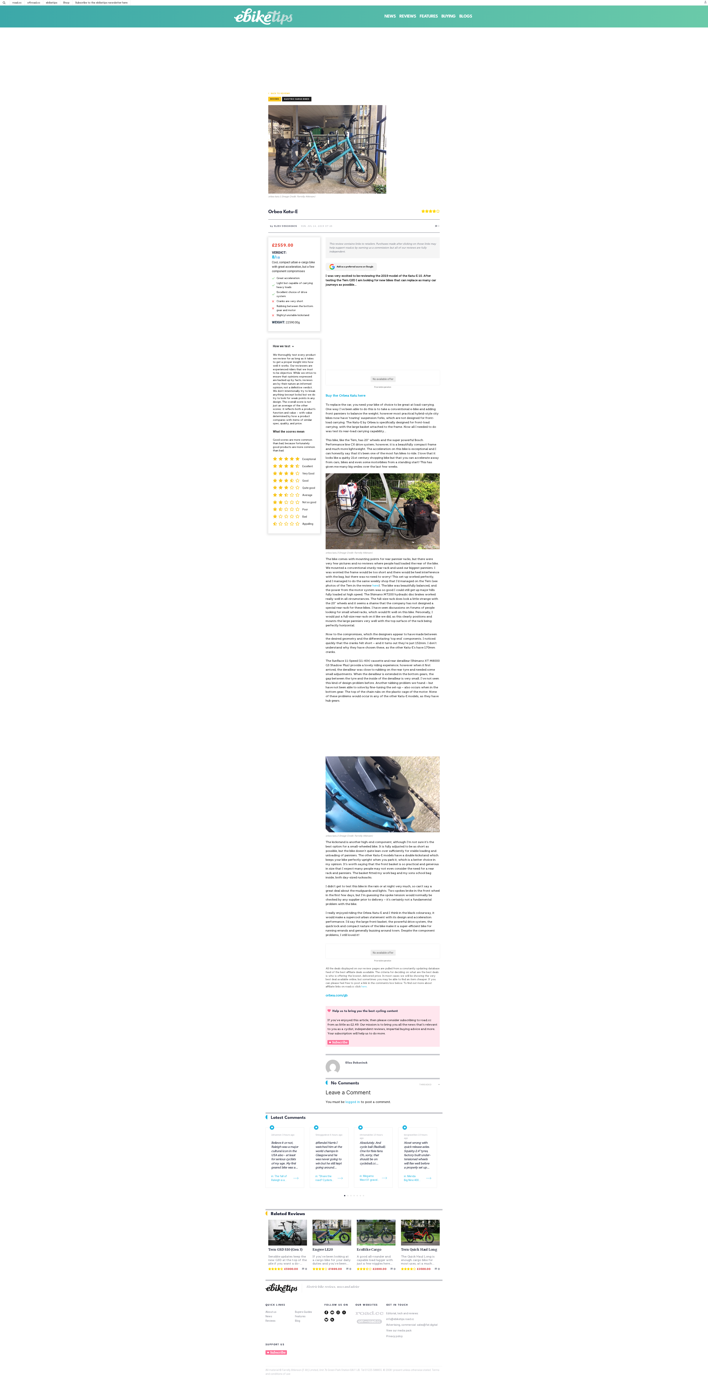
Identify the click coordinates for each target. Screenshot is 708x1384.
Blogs (465, 16)
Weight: (278, 322)
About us (271, 1311)
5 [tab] (357, 1195)
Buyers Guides (303, 1311)
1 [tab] (344, 1195)
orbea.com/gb (337, 995)
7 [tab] (363, 1195)
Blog (297, 1320)
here (375, 585)
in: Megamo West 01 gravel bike (368, 1178)
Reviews (407, 16)
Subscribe (340, 1042)
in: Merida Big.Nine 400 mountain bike (412, 1178)
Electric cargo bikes (296, 99)
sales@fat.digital (427, 1324)
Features (429, 16)
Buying (448, 16)
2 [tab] (347, 1195)
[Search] (4, 3)
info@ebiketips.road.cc (400, 1319)
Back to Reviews (280, 93)
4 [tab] (354, 1195)
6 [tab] (360, 1195)
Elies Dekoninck (357, 1063)
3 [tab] (351, 1195)
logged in (353, 1102)
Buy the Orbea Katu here (346, 395)
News (390, 16)
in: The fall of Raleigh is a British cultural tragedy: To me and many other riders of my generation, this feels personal (280, 1178)
